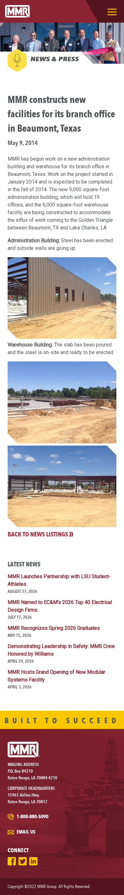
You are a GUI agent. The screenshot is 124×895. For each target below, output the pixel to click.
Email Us (25, 832)
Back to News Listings (38, 534)
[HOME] (18, 11)
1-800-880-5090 (32, 816)
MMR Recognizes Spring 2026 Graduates (54, 628)
